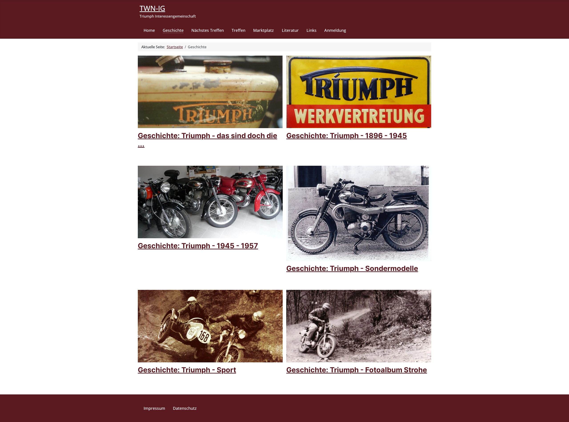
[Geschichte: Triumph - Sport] (210, 325)
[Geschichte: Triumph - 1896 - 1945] (358, 91)
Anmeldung (335, 30)
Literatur (290, 30)
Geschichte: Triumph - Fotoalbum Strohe (356, 369)
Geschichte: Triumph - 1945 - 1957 (198, 245)
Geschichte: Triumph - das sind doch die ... (207, 139)
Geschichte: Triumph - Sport (187, 369)
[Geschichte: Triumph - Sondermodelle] (358, 212)
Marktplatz (263, 30)
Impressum (154, 408)
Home (149, 30)
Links (312, 30)
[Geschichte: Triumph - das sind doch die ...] (210, 91)
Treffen (238, 30)
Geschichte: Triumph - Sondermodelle (352, 268)
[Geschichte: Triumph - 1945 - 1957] (210, 201)
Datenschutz (185, 408)
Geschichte (173, 30)
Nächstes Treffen (207, 30)
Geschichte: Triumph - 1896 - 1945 (346, 135)
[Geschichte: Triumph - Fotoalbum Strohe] (358, 325)
